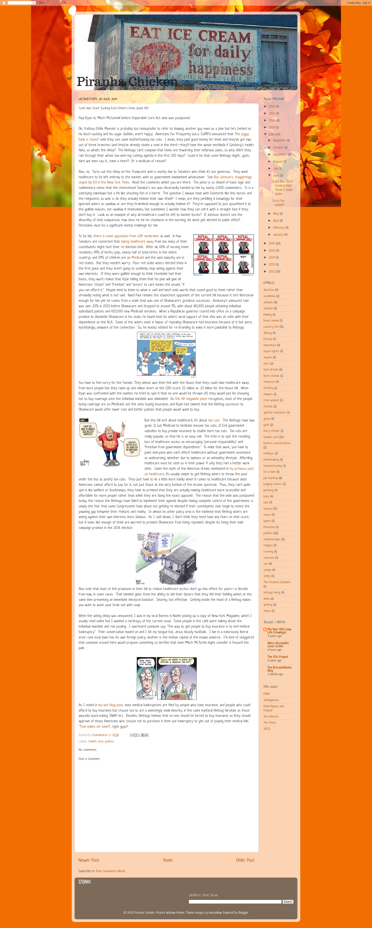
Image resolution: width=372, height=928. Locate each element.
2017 (272, 134)
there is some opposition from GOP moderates (126, 236)
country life (271, 327)
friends (268, 406)
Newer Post (88, 860)
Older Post (245, 860)
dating (268, 333)
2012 (272, 271)
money (268, 509)
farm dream (271, 370)
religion (268, 545)
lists (266, 496)
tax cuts (214, 421)
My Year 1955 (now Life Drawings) (279, 631)
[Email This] (132, 735)
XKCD (267, 729)
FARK (267, 694)
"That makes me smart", (95, 727)
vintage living (272, 592)
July (276, 168)
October (278, 148)
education (270, 345)
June (276, 175)
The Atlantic (271, 717)
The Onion (270, 723)
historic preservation (277, 443)
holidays (269, 453)
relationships (272, 539)
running (268, 552)
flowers (268, 394)
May (276, 214)
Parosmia (269, 527)
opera (267, 521)
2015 (272, 251)
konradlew (215, 913)
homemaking (271, 460)
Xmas (267, 611)
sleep (267, 576)
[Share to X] (139, 735)
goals (267, 419)
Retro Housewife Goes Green (278, 644)
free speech (271, 400)
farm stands (271, 376)
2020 (272, 120)
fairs (266, 364)
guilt (266, 425)
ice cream (270, 472)
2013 (272, 264)
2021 (272, 113)
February (279, 228)
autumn (268, 308)
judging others (273, 484)
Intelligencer (271, 700)
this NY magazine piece (191, 399)
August (278, 161)
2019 (272, 127)
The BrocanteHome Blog (279, 669)
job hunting (271, 478)
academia (269, 296)
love (266, 502)
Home (167, 860)
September (280, 155)
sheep (267, 570)
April (276, 221)
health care (96, 741)
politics (109, 741)
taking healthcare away (137, 242)
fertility (268, 388)
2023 (272, 106)
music (267, 515)
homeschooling (273, 466)
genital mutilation (275, 412)
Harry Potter (272, 431)
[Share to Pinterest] (147, 735)
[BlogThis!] (136, 735)
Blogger (243, 913)
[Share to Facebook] (143, 735)
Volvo (267, 599)
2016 (272, 243)
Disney (268, 339)
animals (268, 302)
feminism (269, 382)
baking (268, 315)
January (278, 235)
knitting (268, 490)
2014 (272, 257)
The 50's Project (278, 657)
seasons (269, 558)
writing (268, 605)
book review (271, 321)
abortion (269, 290)
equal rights (271, 351)
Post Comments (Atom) (110, 871)
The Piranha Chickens (277, 582)
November (280, 140)
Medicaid (138, 258)
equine (268, 357)
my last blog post (110, 705)
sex (266, 564)
